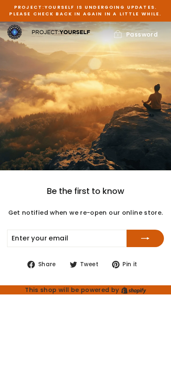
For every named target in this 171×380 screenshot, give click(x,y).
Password (142, 34)
